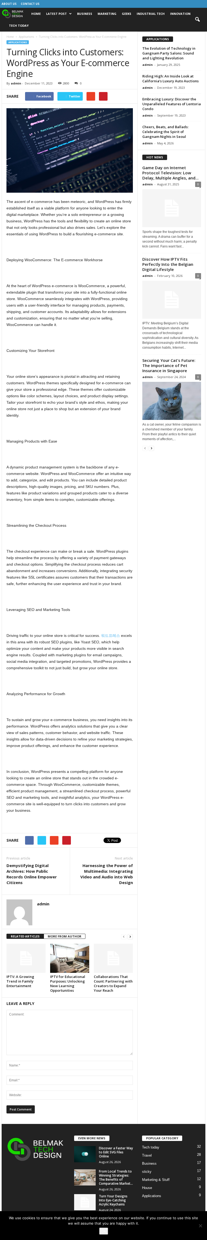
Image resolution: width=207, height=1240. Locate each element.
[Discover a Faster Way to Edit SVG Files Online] (85, 1154)
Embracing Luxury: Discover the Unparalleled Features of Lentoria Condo (171, 104)
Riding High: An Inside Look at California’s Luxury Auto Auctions (170, 78)
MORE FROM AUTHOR (64, 936)
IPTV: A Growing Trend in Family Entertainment (20, 981)
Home (36, 14)
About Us (9, 4)
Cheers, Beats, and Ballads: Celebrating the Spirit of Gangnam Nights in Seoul (165, 131)
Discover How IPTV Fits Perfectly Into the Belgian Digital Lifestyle (167, 264)
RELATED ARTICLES (25, 936)
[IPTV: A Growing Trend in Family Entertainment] (26, 958)
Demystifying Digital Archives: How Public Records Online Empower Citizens (31, 874)
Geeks (126, 14)
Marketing (107, 14)
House (147, 1188)
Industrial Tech (151, 14)
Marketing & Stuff (156, 1180)
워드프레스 (110, 635)
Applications (26, 37)
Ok (103, 1231)
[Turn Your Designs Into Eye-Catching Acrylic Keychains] (85, 1202)
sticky (146, 1172)
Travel (147, 1155)
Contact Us (30, 4)
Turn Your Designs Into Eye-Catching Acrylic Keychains (113, 1200)
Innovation (180, 14)
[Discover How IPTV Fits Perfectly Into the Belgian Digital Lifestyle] (171, 300)
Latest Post (56, 14)
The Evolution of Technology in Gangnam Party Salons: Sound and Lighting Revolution (168, 53)
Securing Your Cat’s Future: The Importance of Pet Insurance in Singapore (168, 365)
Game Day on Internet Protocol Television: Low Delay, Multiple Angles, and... (170, 173)
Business (84, 14)
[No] (200, 1225)
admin (16, 83)
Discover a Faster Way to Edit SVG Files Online (116, 1152)
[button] (197, 20)
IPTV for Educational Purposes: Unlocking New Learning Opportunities (67, 983)
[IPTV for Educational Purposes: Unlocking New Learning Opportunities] (69, 958)
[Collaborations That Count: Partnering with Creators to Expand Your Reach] (113, 958)
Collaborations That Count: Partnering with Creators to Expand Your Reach (113, 983)
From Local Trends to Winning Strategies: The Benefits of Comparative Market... (116, 1177)
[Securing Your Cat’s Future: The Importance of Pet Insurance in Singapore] (171, 401)
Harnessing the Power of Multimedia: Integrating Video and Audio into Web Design (106, 874)
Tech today (19, 25)
